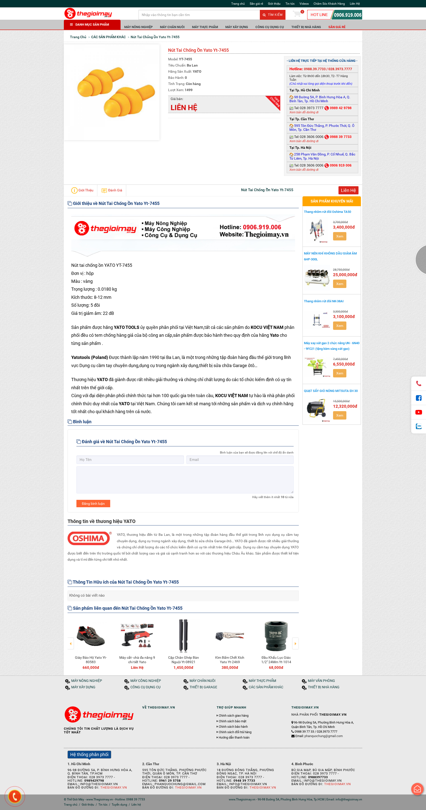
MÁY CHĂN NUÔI (172, 27)
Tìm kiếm (275, 15)
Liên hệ (136, 804)
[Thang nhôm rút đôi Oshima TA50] (317, 230)
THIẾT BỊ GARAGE (203, 687)
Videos (304, 3)
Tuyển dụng (119, 804)
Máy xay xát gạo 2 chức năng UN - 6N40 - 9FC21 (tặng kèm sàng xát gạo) (331, 346)
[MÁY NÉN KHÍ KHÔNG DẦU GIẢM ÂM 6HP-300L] (317, 277)
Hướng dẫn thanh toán (234, 737)
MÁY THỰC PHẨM (205, 27)
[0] (297, 15)
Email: (319, 736)
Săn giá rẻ (256, 3)
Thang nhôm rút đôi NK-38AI (324, 301)
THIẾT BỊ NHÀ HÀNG (306, 27)
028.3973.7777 (340, 69)
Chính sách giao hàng (233, 715)
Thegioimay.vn (113, 787)
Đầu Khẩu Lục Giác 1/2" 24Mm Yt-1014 (276, 660)
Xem (339, 236)
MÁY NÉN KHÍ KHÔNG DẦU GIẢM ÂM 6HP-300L (330, 256)
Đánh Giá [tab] (114, 190)
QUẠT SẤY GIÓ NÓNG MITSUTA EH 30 (331, 391)
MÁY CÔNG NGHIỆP (145, 681)
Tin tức (290, 3)
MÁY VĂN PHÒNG (321, 681)
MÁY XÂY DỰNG (236, 27)
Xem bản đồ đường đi (304, 112)
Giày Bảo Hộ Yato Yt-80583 (91, 660)
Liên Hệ (355, 3)
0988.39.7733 (315, 69)
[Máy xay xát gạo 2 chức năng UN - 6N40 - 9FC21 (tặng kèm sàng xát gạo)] (317, 367)
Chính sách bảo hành (233, 726)
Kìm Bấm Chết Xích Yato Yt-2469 (229, 660)
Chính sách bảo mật (232, 721)
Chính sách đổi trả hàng (235, 732)
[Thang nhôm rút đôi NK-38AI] (317, 319)
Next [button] (295, 640)
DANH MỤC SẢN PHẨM (92, 24)
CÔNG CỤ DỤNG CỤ (269, 27)
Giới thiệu (274, 3)
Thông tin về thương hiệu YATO (102, 521)
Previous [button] (71, 640)
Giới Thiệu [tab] (85, 190)
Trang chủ (238, 3)
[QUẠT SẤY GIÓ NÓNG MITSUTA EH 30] (317, 409)
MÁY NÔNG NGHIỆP (138, 27)
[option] (91, 643)
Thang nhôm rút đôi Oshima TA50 (327, 212)
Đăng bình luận (93, 504)
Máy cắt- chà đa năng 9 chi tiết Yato (137, 660)
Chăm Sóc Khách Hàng (329, 3)
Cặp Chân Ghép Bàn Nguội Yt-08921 (183, 660)
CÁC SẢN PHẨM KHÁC (266, 687)
